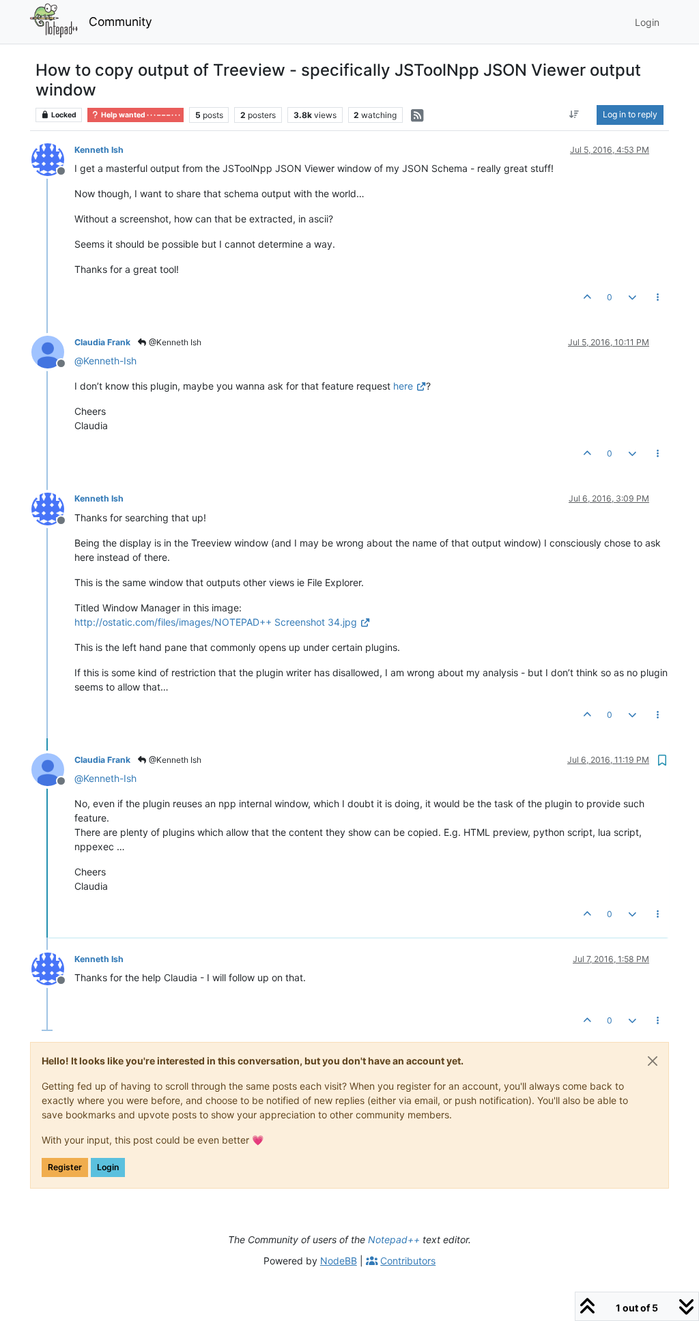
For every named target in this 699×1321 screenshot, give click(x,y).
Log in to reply (630, 114)
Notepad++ (394, 1239)
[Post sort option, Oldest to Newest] (574, 114)
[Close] (652, 1061)
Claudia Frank (102, 342)
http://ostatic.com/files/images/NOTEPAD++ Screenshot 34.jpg (215, 622)
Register (65, 1167)
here (403, 386)
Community (120, 21)
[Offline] (52, 158)
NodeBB (338, 1260)
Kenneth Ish (99, 150)
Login (108, 1167)
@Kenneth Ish (174, 342)
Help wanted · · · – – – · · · (140, 115)
